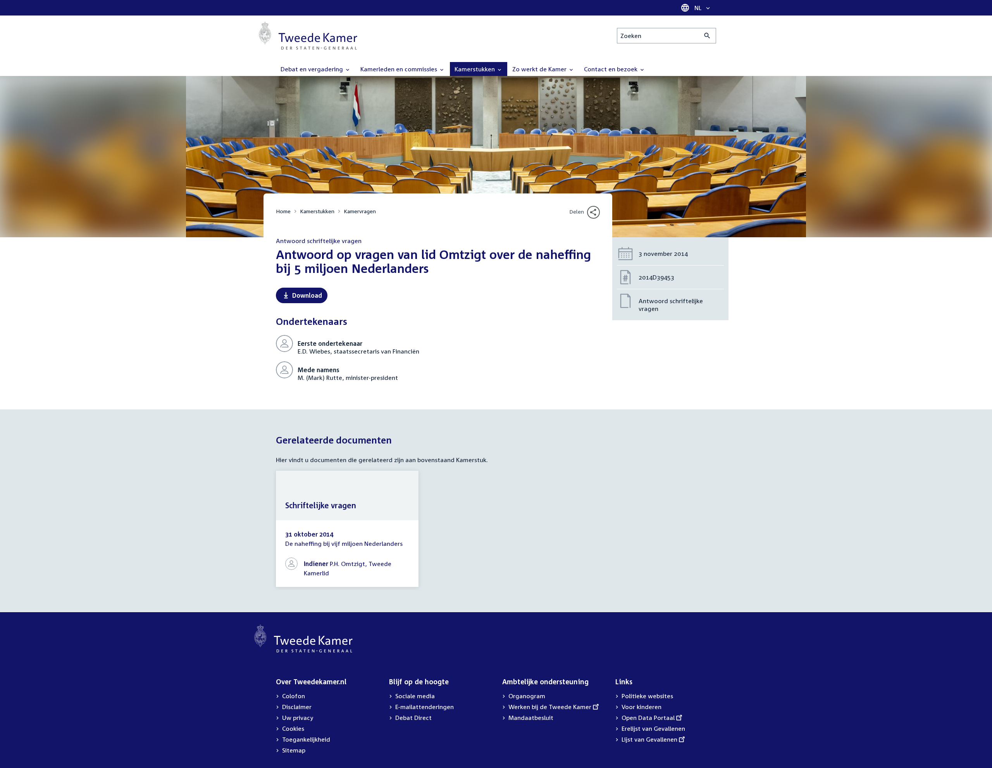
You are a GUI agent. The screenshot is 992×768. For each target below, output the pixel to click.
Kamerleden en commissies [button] (399, 69)
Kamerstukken (317, 211)
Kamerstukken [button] (475, 69)
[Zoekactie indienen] (707, 35)
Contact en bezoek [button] (611, 69)
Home (283, 211)
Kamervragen (360, 211)
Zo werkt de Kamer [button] (540, 69)
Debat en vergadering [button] (312, 69)
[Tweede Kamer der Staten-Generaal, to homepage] (308, 36)
